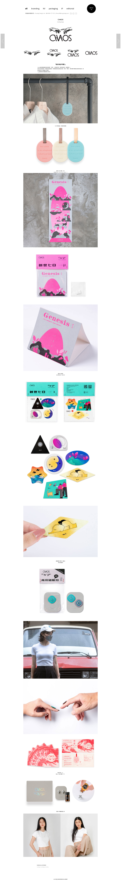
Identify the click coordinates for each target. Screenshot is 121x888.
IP (62, 8)
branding (35, 8)
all (26, 8)
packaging (53, 8)
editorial (70, 8)
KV (44, 8)
